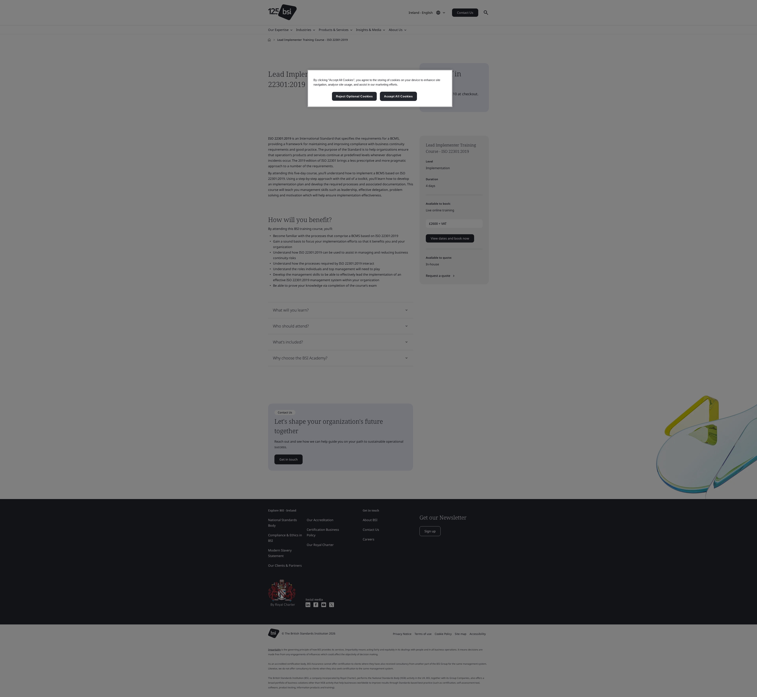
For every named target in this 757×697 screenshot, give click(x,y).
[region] (380, 88)
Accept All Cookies (398, 96)
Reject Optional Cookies (354, 96)
